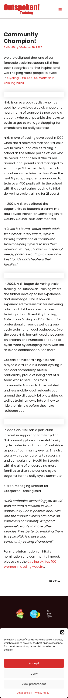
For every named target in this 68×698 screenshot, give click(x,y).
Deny (34, 674)
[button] (62, 632)
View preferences (34, 684)
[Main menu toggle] (60, 9)
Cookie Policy (24, 692)
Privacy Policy (41, 692)
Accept (34, 663)
